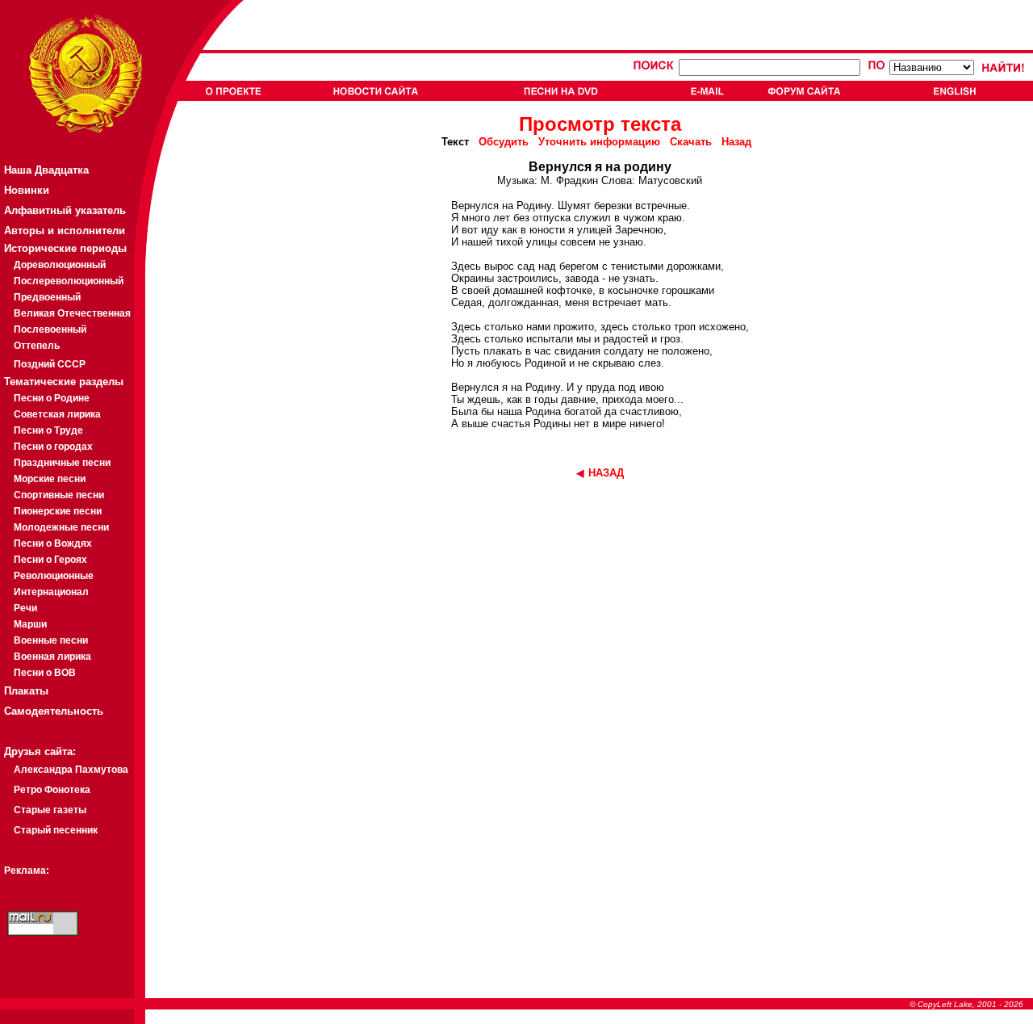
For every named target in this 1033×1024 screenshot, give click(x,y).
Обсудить (504, 142)
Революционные (54, 575)
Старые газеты (50, 810)
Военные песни (51, 640)
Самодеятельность (53, 711)
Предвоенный (47, 297)
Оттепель (37, 345)
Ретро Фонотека (52, 789)
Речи (25, 608)
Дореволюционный (60, 265)
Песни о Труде (48, 430)
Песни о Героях (50, 559)
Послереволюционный (68, 281)
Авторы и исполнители (64, 231)
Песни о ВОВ (45, 672)
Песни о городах (53, 446)
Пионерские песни (58, 511)
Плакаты (26, 691)
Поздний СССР (50, 364)
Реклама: (26, 870)
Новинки (26, 190)
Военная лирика (52, 656)
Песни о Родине (52, 398)
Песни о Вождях (53, 543)
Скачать (691, 142)
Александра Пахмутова (71, 769)
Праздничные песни (62, 462)
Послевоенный (50, 329)
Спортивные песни (59, 495)
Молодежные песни (61, 527)
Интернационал (51, 592)
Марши (30, 624)
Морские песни (50, 479)
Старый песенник (56, 830)
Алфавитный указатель (65, 210)
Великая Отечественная (72, 313)
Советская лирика (57, 414)
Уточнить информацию (599, 142)
